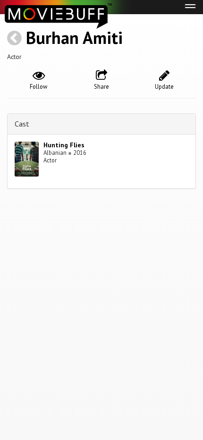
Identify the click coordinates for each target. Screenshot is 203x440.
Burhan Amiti (74, 37)
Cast (22, 123)
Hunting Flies (64, 145)
